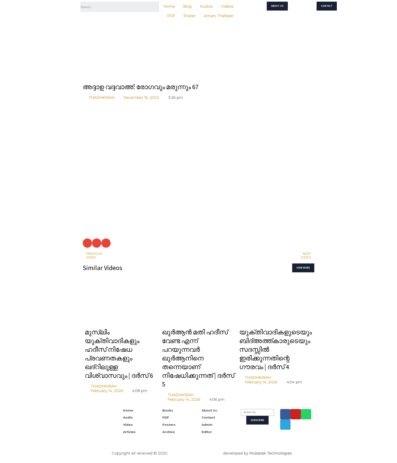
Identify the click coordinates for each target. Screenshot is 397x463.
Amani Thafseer (219, 16)
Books (167, 410)
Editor (207, 432)
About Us (209, 410)
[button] (277, 6)
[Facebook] (285, 414)
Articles (129, 432)
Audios (206, 6)
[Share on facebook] (87, 243)
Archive (168, 432)
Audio (128, 417)
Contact (208, 417)
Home (169, 6)
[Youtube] (296, 414)
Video (128, 425)
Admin (207, 425)
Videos (227, 6)
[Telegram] (285, 424)
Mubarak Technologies (270, 453)
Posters (169, 425)
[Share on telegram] (106, 243)
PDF (171, 16)
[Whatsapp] (306, 414)
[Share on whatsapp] (96, 243)
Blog (187, 6)
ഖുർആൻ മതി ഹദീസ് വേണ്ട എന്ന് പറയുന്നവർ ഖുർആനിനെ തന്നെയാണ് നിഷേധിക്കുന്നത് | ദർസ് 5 (198, 358)
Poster (190, 16)
